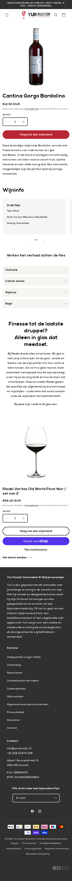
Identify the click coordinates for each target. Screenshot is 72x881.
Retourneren (15, 672)
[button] (7, 15)
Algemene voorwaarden (57, 849)
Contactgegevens (32, 849)
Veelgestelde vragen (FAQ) (24, 657)
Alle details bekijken (15, 557)
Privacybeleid (15, 712)
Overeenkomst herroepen (23, 680)
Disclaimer (13, 720)
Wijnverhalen (15, 696)
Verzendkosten (31, 109)
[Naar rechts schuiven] (44, 240)
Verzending (14, 665)
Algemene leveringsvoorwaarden (27, 704)
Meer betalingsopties (36, 549)
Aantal (6, 114)
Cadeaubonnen (16, 688)
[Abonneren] (55, 798)
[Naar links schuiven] (28, 240)
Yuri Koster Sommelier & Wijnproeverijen (34, 839)
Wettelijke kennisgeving (37, 854)
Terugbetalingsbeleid (50, 843)
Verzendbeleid (13, 849)
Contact (12, 728)
